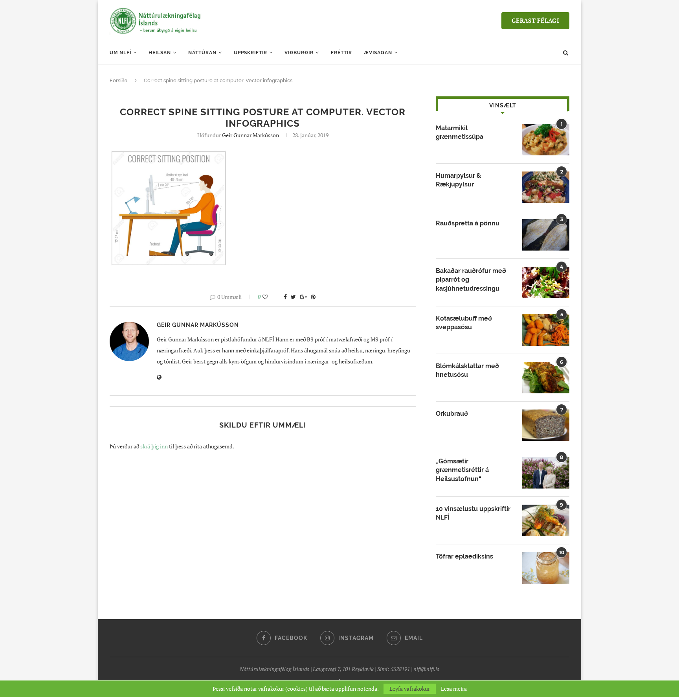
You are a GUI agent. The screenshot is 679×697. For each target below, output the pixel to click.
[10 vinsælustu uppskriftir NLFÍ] (545, 520)
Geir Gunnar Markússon (250, 135)
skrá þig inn (154, 446)
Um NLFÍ (120, 52)
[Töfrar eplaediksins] (545, 568)
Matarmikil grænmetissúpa (459, 132)
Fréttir (341, 52)
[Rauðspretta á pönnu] (545, 235)
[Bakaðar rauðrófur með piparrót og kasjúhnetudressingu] (545, 282)
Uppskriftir (250, 52)
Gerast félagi (535, 20)
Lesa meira (454, 688)
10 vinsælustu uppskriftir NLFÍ (473, 513)
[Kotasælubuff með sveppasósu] (545, 330)
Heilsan (160, 52)
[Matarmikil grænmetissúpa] (545, 139)
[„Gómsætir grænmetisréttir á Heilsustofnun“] (545, 473)
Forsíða (118, 80)
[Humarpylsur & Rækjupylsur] (545, 187)
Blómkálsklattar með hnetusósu (467, 370)
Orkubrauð (452, 413)
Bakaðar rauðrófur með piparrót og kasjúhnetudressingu (471, 279)
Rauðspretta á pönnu (467, 223)
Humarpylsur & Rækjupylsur (458, 180)
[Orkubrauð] (545, 425)
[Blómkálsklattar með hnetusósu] (545, 377)
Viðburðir (299, 52)
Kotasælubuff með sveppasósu (464, 323)
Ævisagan (378, 52)
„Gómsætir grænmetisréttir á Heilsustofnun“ (462, 470)
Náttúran (202, 52)
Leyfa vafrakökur (409, 688)
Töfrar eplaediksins (464, 556)
